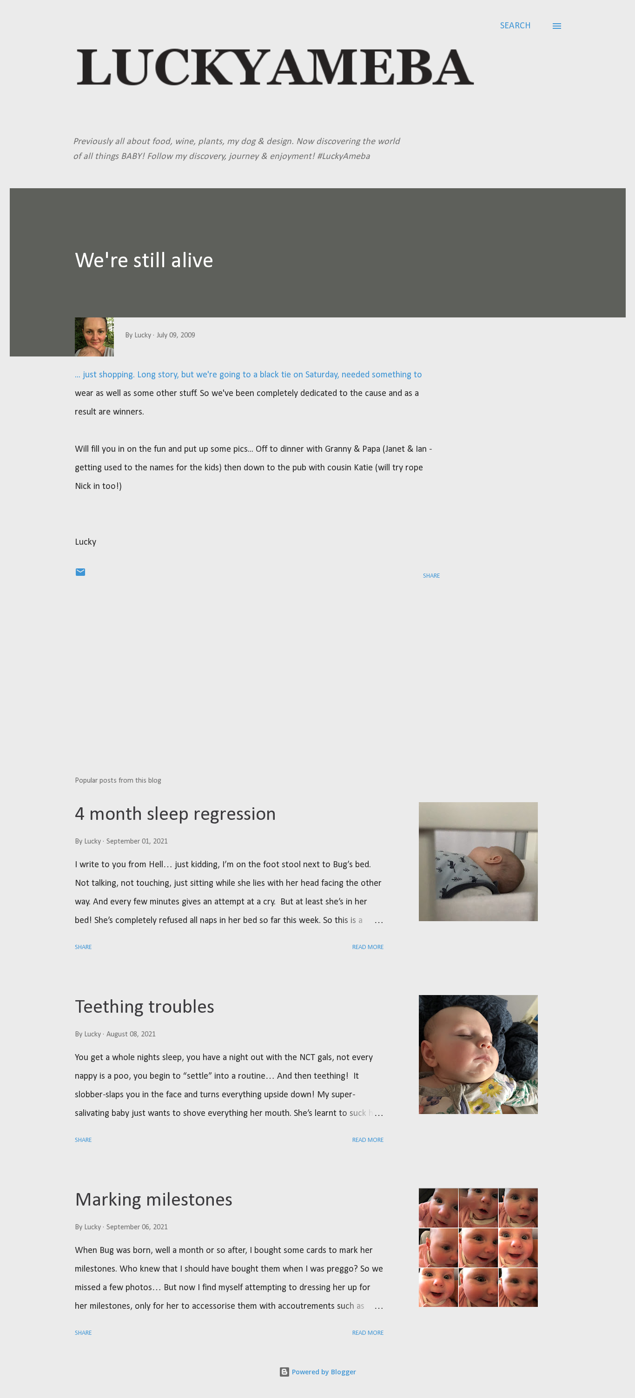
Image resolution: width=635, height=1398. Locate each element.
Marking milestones (153, 1201)
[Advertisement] (242, 660)
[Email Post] (80, 576)
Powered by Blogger (323, 1371)
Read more (368, 947)
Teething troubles (144, 1008)
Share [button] (431, 576)
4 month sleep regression (175, 815)
